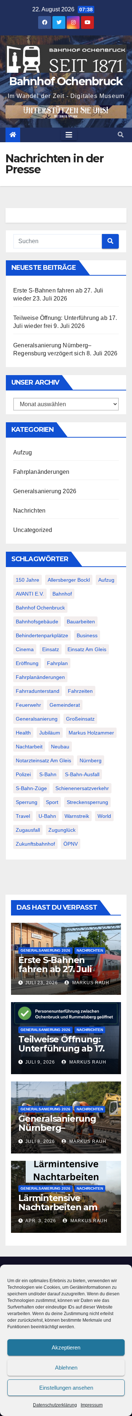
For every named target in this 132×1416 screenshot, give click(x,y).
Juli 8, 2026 (40, 1141)
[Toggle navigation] (69, 134)
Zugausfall (28, 830)
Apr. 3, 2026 (40, 1220)
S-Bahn (47, 774)
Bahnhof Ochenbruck (65, 81)
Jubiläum (49, 733)
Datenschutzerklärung (55, 1405)
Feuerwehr (28, 705)
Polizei (23, 774)
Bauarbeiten (81, 621)
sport (52, 802)
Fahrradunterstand (37, 691)
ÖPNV (70, 844)
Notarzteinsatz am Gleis (43, 760)
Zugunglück (62, 830)
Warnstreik (77, 816)
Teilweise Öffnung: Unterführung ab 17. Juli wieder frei (61, 1048)
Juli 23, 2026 (41, 982)
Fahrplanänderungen (41, 472)
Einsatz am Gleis (86, 649)
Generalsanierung (37, 719)
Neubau (60, 746)
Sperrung (26, 802)
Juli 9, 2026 (40, 1062)
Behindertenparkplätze (42, 635)
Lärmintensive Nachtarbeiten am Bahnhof (57, 1207)
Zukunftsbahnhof (35, 844)
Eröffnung (27, 663)
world (104, 816)
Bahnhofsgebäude (37, 621)
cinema (25, 649)
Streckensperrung (87, 802)
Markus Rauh (90, 982)
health (23, 733)
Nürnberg (91, 760)
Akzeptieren (66, 1347)
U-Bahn (47, 816)
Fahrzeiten (80, 691)
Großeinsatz (80, 719)
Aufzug (22, 452)
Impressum (92, 1405)
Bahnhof (62, 594)
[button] (121, 135)
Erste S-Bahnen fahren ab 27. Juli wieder (54, 969)
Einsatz (50, 649)
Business (87, 635)
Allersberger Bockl (69, 580)
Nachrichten (29, 510)
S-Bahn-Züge (31, 788)
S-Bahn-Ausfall (82, 774)
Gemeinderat (65, 705)
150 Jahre (27, 580)
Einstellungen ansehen (66, 1388)
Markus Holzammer (91, 733)
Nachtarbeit (29, 746)
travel (23, 816)
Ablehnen (66, 1367)
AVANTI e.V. (30, 594)
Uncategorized (32, 530)
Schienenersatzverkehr (82, 788)
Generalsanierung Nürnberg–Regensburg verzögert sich (57, 1132)
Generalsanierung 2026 (44, 491)
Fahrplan (57, 663)
